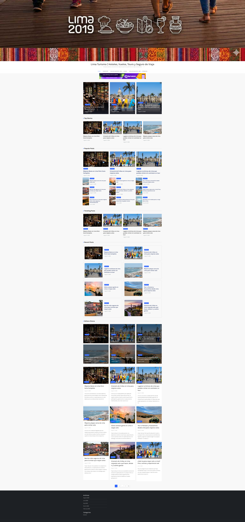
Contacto (105, 71)
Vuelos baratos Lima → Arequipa (138, 71)
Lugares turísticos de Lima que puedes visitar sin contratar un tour (148, 107)
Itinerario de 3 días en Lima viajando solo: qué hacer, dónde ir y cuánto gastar (125, 191)
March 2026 (86, 506)
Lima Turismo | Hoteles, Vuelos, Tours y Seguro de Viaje (122, 64)
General (87, 104)
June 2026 (85, 500)
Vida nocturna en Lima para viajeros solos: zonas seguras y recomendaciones (98, 201)
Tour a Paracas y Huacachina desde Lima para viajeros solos (151, 288)
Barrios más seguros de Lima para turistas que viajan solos (111, 307)
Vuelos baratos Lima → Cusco (118, 71)
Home (99, 71)
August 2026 (86, 497)
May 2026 (85, 503)
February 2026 (86, 508)
